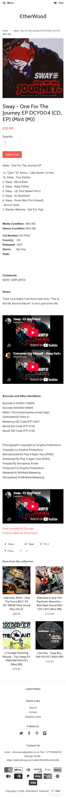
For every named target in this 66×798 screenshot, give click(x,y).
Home (5, 30)
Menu (10, 2)
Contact (33, 712)
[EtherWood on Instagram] (45, 733)
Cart (60, 2)
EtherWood (33, 16)
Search (33, 707)
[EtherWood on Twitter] (21, 733)
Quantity (8, 136)
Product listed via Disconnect (20, 533)
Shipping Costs (33, 716)
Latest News (33, 688)
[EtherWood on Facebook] (29, 733)
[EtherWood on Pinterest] (37, 733)
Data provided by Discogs (18, 528)
